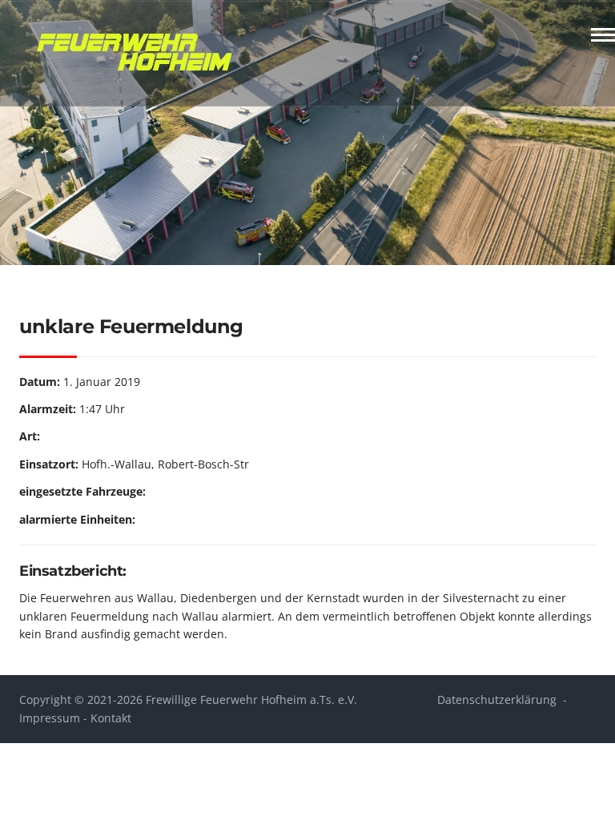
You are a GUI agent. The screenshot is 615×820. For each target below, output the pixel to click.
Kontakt (110, 718)
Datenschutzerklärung (497, 699)
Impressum (49, 718)
